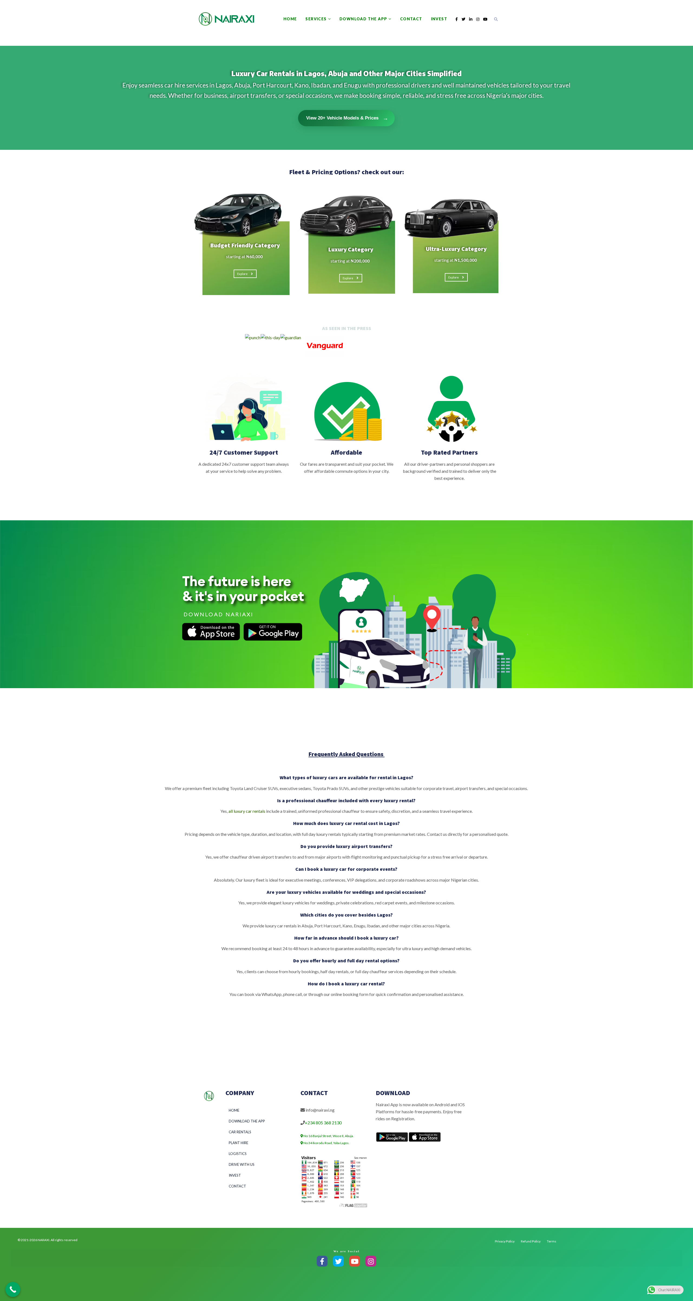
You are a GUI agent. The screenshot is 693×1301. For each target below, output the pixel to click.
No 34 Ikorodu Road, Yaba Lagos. (326, 1143)
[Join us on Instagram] (370, 1261)
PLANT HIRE (238, 1143)
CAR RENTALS (240, 1132)
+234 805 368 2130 (323, 1122)
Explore (242, 274)
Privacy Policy (505, 1241)
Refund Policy (531, 1241)
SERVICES (315, 19)
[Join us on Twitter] (338, 1261)
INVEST (439, 19)
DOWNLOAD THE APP (363, 19)
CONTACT (411, 19)
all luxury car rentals (246, 811)
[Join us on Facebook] (322, 1261)
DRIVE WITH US (241, 1164)
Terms (551, 1241)
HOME (290, 19)
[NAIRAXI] (226, 19)
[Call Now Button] (12, 1289)
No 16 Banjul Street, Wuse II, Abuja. (328, 1136)
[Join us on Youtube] (354, 1261)
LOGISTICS (238, 1153)
